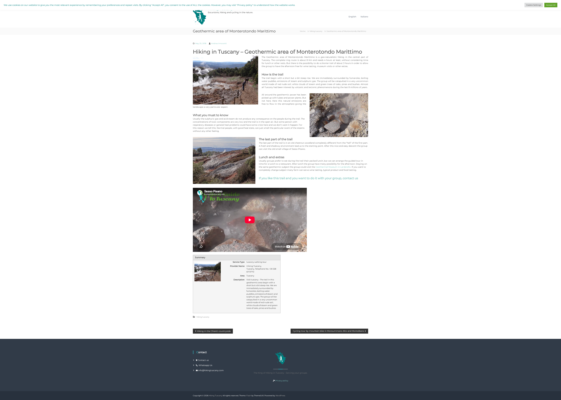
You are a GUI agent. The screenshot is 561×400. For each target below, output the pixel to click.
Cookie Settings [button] (533, 5)
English (352, 16)
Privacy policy (281, 380)
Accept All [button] (551, 5)
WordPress (280, 395)
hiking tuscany (316, 31)
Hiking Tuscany (215, 395)
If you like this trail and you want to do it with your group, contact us (308, 178)
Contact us (203, 360)
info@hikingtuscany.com (211, 370)
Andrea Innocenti (219, 43)
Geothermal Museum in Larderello (333, 167)
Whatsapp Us (205, 365)
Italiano (364, 16)
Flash (248, 395)
